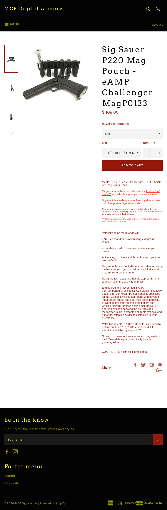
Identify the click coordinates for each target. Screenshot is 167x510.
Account (157, 24)
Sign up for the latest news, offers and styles (39, 429)
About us (11, 483)
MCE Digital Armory (33, 8)
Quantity (149, 142)
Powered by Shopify (52, 503)
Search (9, 476)
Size (105, 142)
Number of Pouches (115, 124)
